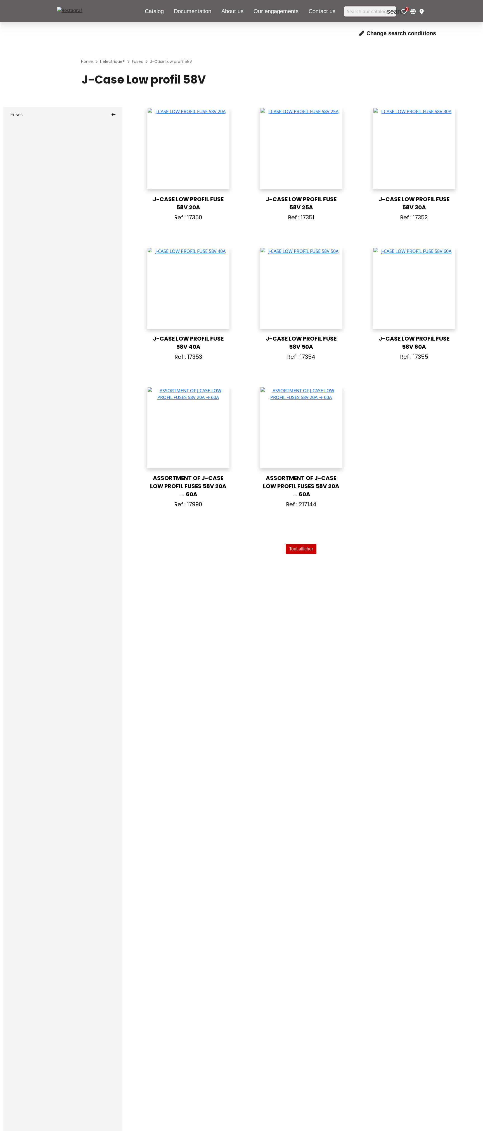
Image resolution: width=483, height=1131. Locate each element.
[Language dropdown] (413, 11)
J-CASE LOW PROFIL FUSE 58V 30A (414, 203)
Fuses (16, 114)
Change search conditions (401, 33)
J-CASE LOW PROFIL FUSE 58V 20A (188, 203)
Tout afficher (301, 549)
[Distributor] (422, 11)
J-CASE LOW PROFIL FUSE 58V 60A (414, 343)
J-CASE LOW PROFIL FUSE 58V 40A (188, 343)
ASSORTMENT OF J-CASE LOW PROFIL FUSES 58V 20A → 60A (188, 486)
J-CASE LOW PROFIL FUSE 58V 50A (301, 343)
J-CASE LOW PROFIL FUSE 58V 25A (301, 203)
